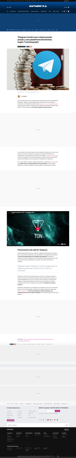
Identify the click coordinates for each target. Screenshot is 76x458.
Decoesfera (55, 436)
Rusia (29, 29)
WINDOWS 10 (44, 11)
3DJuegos (18, 434)
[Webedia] (10, 429)
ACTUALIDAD (13, 11)
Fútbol (53, 29)
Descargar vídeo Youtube (37, 403)
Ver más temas (10, 420)
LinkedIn (57, 420)
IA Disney (22, 403)
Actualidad (24, 344)
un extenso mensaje (51, 155)
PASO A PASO (56, 11)
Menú (10, 7)
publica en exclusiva (48, 104)
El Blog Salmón (64, 434)
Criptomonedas (49, 344)
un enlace (53, 162)
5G (45, 29)
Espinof (26, 436)
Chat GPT (17, 403)
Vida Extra (18, 436)
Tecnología (41, 29)
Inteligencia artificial (32, 411)
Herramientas (9, 413)
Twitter (62, 11)
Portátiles (36, 29)
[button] (24, 96)
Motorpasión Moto (47, 436)
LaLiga (57, 29)
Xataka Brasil (9, 449)
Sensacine (27, 434)
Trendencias (55, 434)
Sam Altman (18, 29)
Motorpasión (46, 434)
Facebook (66, 11)
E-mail (31, 46)
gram (44, 344)
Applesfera (9, 437)
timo (29, 415)
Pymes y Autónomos (64, 437)
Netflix (8, 417)
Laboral (19, 415)
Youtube (48, 420)
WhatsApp (20, 417)
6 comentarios (21, 46)
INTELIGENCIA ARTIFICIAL (23, 11)
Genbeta (38, 6)
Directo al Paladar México (38, 448)
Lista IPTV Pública (57, 403)
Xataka (8, 434)
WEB (50, 11)
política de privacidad (53, 413)
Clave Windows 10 (28, 403)
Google (49, 29)
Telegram (68, 11)
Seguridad (20, 413)
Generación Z (24, 29)
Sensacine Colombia (27, 450)
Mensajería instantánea (31, 344)
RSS (53, 420)
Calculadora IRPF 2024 (48, 403)
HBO (32, 29)
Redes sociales (10, 415)
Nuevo (65, 7)
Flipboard (64, 11)
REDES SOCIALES (35, 11)
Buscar (67, 425)
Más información (46, 456)
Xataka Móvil (9, 436)
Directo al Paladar (38, 434)
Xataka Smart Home (10, 439)
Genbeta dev (31, 413)
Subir (66, 429)
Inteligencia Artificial (32, 417)
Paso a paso (9, 411)
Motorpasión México (46, 448)
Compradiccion (55, 437)
